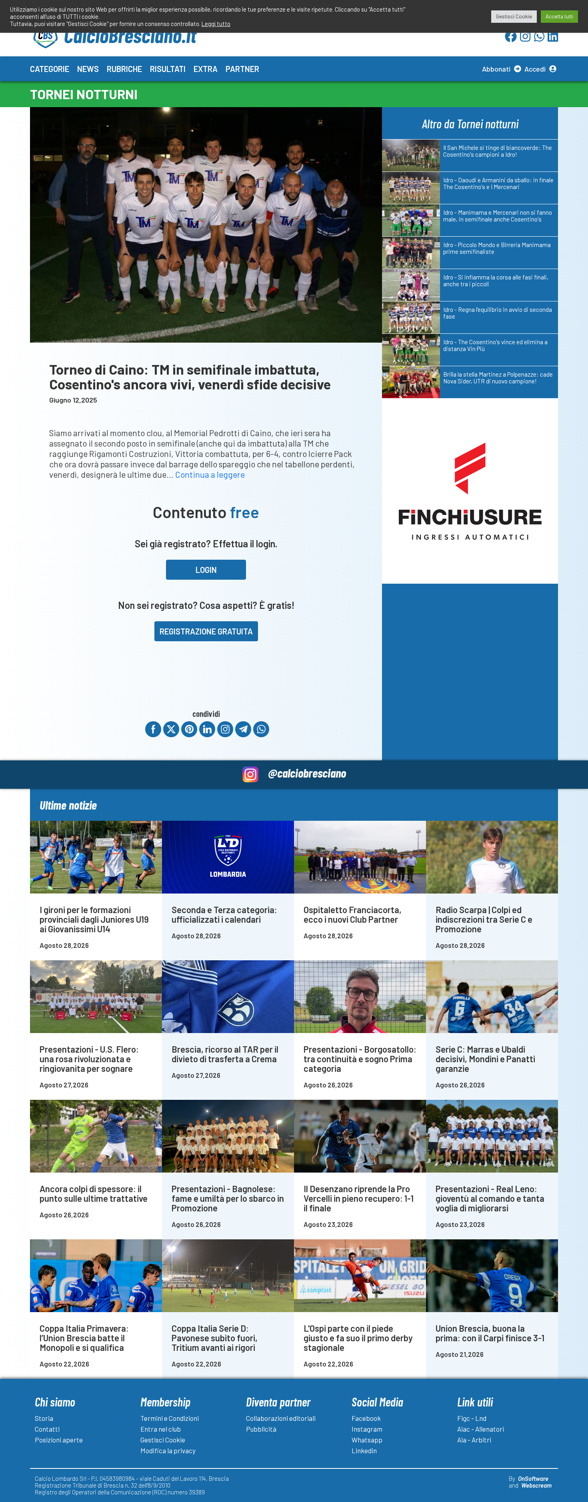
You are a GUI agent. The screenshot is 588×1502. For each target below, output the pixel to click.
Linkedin (364, 1450)
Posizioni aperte (59, 1440)
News (88, 69)
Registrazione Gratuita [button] (206, 631)
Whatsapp (367, 1440)
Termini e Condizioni (169, 1418)
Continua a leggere (210, 474)
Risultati (168, 69)
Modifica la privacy (168, 1450)
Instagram (367, 1429)
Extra (206, 69)
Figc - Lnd (471, 1418)
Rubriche (124, 69)
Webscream (536, 1485)
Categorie (49, 69)
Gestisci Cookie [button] (514, 16)
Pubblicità (261, 1429)
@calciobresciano (307, 772)
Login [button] (206, 569)
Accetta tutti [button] (559, 16)
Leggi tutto (216, 23)
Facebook (366, 1418)
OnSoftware (533, 1478)
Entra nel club (160, 1429)
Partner (242, 69)
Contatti (47, 1429)
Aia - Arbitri (474, 1440)
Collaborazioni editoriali (281, 1418)
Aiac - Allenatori (480, 1429)
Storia (44, 1418)
